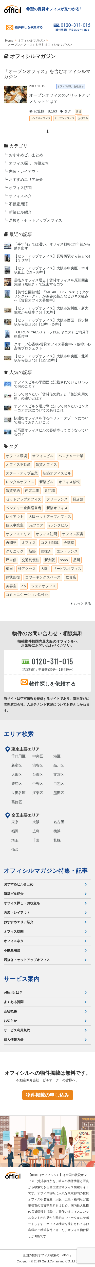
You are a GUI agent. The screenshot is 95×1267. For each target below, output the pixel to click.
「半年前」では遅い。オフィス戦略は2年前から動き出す (52, 246)
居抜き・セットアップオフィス (35, 220)
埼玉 (14, 840)
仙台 (14, 849)
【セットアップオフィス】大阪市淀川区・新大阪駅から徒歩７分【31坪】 (51, 310)
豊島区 (16, 784)
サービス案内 (22, 978)
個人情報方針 (14, 1040)
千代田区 (18, 756)
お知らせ (10, 1021)
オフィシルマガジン (31, 40)
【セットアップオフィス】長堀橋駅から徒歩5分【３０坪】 (52, 258)
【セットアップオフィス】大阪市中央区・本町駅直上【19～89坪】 (51, 270)
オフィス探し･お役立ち (29, 163)
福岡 (14, 831)
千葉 (36, 840)
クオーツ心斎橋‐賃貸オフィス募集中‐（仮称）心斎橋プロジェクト (52, 346)
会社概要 (10, 1011)
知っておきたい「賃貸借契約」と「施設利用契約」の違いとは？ (51, 396)
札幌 (57, 840)
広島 (36, 831)
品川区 (58, 765)
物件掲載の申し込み (47, 1095)
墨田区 (58, 793)
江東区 (37, 793)
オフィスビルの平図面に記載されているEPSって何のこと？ (51, 384)
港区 (57, 756)
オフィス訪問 (20, 188)
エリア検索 (19, 734)
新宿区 (16, 765)
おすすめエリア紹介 (26, 180)
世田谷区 (18, 793)
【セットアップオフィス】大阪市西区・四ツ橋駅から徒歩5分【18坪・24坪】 (51, 322)
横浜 (57, 831)
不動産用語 (18, 204)
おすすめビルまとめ (26, 155)
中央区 (37, 756)
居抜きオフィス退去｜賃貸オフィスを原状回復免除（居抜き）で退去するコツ (51, 282)
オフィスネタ (20, 196)
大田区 (16, 774)
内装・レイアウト (24, 171)
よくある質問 (14, 1002)
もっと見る (81, 604)
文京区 (58, 774)
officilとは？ (13, 992)
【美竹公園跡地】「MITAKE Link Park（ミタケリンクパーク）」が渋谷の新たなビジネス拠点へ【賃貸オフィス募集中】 (51, 296)
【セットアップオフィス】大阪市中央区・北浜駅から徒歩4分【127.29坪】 (51, 358)
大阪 (36, 822)
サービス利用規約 (17, 1030)
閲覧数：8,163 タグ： (54, 111)
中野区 (37, 784)
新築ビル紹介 (20, 212)
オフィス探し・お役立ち (22, 903)
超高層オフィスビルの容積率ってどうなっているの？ (51, 432)
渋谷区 (37, 765)
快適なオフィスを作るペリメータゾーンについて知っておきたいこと (51, 420)
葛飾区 (16, 802)
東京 (14, 822)
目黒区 (58, 784)
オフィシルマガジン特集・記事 (46, 870)
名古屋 (58, 822)
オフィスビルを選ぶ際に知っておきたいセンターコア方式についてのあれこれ (51, 408)
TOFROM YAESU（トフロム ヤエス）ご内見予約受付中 (51, 334)
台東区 (37, 774)
